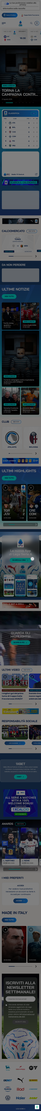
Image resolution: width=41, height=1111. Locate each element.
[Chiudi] (34, 549)
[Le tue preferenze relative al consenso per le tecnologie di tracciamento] (37, 1107)
